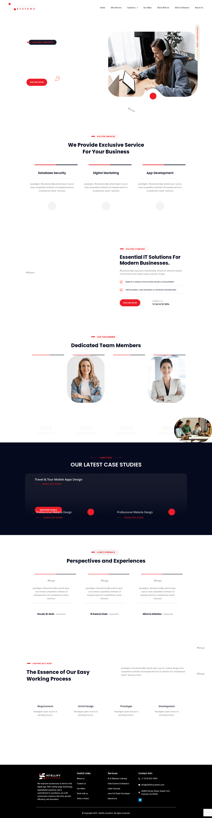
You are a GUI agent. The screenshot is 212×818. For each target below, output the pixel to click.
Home (102, 8)
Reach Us (199, 8)
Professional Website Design (54, 512)
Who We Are (116, 8)
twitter (45, 385)
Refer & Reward (182, 8)
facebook (34, 385)
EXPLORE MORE (37, 82)
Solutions (131, 8)
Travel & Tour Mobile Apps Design (58, 479)
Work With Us (163, 8)
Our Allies (147, 8)
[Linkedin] (140, 800)
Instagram (56, 385)
